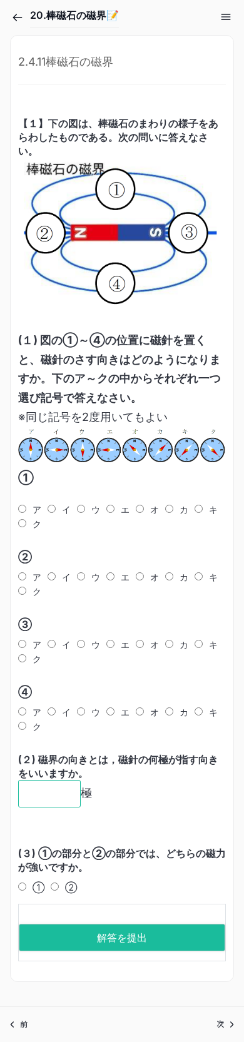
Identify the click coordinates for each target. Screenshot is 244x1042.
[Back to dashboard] (17, 17)
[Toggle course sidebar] (226, 17)
